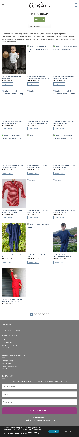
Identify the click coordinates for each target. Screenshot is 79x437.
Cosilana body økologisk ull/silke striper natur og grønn (63, 122)
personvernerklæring (37, 420)
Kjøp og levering (7, 361)
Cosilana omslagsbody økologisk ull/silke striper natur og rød (12, 211)
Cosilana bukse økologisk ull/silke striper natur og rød (64, 166)
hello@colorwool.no (14, 330)
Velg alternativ (7, 84)
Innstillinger (67, 431)
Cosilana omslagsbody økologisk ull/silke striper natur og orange (37, 122)
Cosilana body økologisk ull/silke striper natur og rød (37, 166)
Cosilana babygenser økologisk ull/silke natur (11, 77)
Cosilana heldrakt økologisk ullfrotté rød (39, 256)
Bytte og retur (6, 363)
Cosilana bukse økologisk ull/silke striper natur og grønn (12, 166)
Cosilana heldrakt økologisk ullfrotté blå (13, 256)
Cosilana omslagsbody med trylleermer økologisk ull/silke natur (38, 77)
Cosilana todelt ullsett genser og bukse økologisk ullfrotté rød (12, 300)
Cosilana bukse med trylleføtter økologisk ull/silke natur (63, 77)
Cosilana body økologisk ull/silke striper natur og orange (12, 122)
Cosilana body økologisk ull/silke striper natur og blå (37, 211)
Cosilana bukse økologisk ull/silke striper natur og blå (64, 211)
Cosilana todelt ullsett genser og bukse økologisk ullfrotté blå (63, 256)
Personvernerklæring (9, 366)
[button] (3, 5)
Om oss (4, 369)
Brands (34, 14)
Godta (53, 431)
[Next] (47, 314)
